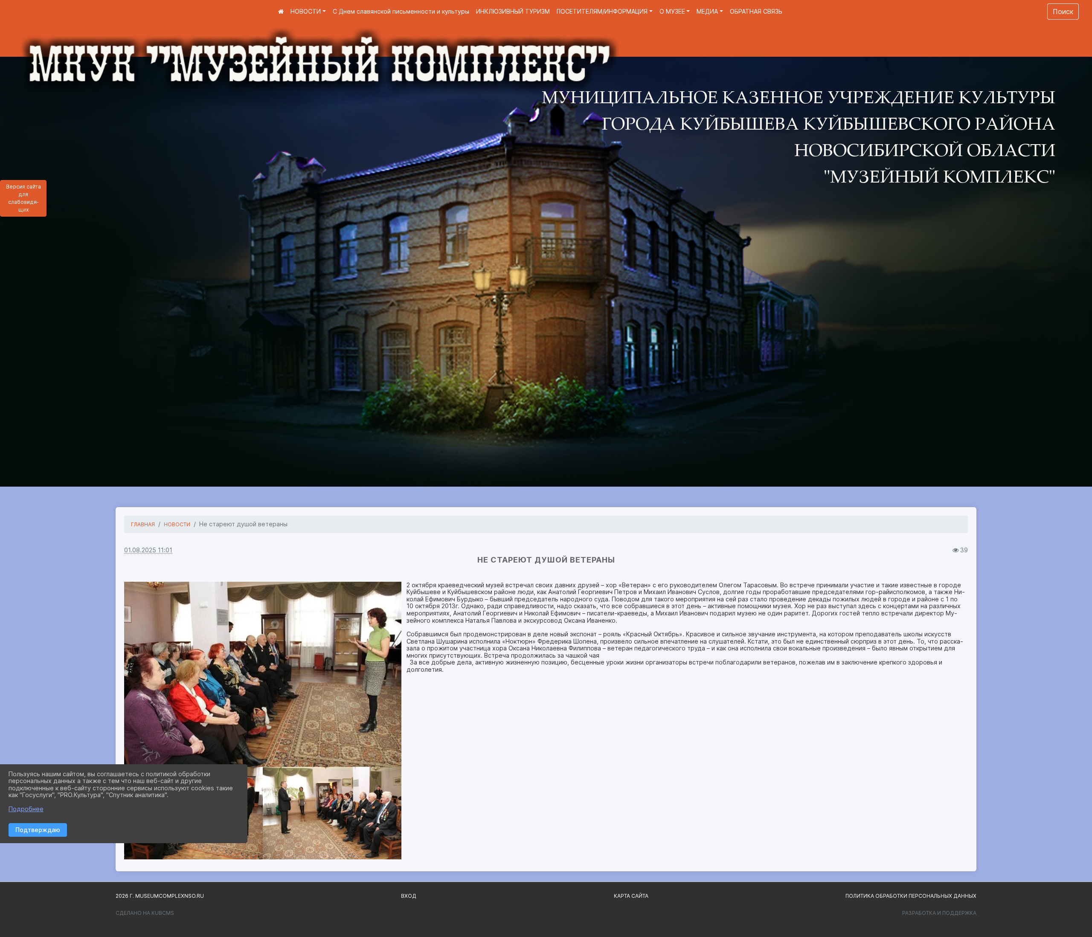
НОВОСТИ (305, 11)
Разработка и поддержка (939, 913)
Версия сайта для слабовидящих (23, 198)
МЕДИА (707, 11)
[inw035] (262, 674)
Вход (408, 896)
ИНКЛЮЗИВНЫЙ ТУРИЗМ (513, 11)
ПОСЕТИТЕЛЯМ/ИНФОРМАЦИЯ (602, 11)
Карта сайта (631, 896)
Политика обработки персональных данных (910, 896)
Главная (143, 524)
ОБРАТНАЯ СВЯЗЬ (756, 11)
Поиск (1063, 11)
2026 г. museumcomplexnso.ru (160, 896)
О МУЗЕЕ (672, 11)
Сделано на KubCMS (145, 913)
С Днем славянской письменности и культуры (401, 11)
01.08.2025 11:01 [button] (148, 550)
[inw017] (332, 813)
